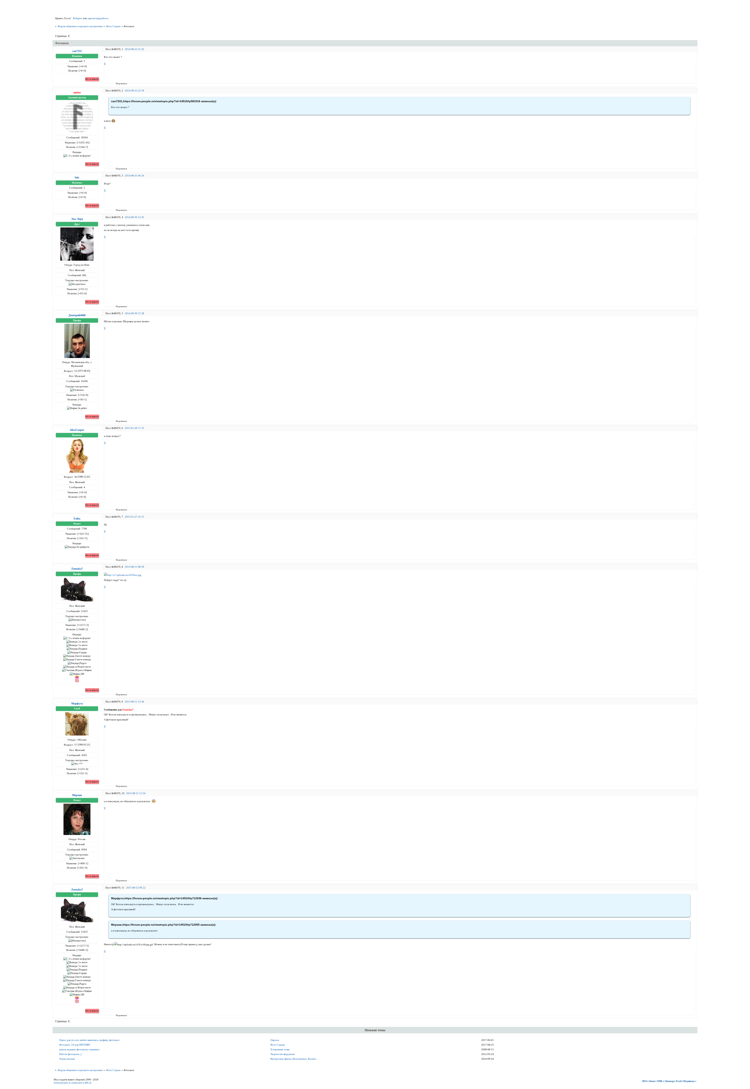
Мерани (77, 795)
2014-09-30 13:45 (134, 217)
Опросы (274, 1040)
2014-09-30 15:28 (134, 313)
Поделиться (117, 83)
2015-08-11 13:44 (134, 701)
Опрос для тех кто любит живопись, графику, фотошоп (89, 1040)
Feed (678, 1081)
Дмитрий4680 (77, 315)
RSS (644, 1081)
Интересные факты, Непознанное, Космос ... (294, 1058)
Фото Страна (113, 26)
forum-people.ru (62, 1082)
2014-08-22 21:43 (134, 49)
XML (660, 1081)
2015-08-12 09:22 (136, 887)
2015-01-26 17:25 (134, 428)
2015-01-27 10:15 (134, 516)
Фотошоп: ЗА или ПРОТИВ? (74, 1044)
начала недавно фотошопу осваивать (79, 1049)
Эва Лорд (77, 218)
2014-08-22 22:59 (134, 90)
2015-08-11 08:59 (134, 566)
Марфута (77, 703)
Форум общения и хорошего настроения (80, 26)
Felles (77, 518)
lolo (77, 177)
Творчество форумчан (282, 1054)
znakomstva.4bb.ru (81, 1082)
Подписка (689, 1081)
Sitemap (669, 1081)
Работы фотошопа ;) (70, 1054)
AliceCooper (77, 429)
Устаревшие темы (280, 1049)
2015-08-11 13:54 (136, 793)
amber (77, 92)
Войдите (77, 18)
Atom (652, 1081)
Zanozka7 (77, 568)
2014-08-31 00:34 (134, 175)
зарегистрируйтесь (98, 18)
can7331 (77, 51)
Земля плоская (67, 1058)
